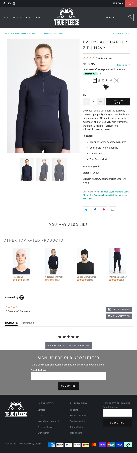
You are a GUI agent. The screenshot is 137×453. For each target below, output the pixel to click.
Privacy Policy (76, 427)
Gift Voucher (43, 433)
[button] (119, 316)
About (40, 17)
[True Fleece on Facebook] (4, 3)
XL (111, 80)
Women (17, 17)
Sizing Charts (76, 433)
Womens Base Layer (104, 191)
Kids (29, 17)
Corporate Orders (45, 427)
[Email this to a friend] (112, 209)
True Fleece (17, 444)
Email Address (39, 370)
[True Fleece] (66, 17)
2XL (116, 80)
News (40, 415)
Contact (41, 410)
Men (6, 17)
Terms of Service (77, 421)
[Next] (76, 96)
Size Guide (122, 65)
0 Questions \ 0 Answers (18, 311)
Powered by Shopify (32, 444)
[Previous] (10, 96)
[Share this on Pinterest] (103, 209)
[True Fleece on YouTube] (9, 3)
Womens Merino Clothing (106, 195)
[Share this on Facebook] (95, 209)
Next (127, 33)
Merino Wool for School (48, 421)
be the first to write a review (68, 345)
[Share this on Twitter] (86, 209)
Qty (84, 95)
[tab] (11, 323)
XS (94, 80)
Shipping (74, 410)
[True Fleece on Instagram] (14, 3)
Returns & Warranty (79, 415)
